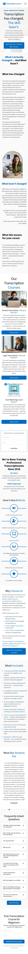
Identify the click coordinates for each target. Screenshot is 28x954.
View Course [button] (14, 332)
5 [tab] (11, 809)
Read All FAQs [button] (14, 903)
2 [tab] (4, 809)
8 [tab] (19, 809)
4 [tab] (9, 809)
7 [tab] (16, 809)
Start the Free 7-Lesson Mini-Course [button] (14, 45)
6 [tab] (14, 809)
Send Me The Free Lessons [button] (14, 941)
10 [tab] (23, 809)
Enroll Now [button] (14, 448)
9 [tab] (21, 809)
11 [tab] (26, 809)
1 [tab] (2, 809)
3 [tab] (7, 809)
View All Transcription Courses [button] (14, 651)
